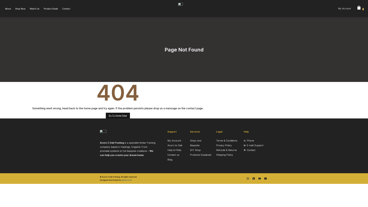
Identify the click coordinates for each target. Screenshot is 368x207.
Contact (66, 8)
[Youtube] (259, 178)
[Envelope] (265, 178)
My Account (344, 8)
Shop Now (20, 8)
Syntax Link (127, 180)
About (8, 8)
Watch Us (34, 8)
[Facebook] (253, 178)
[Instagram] (247, 178)
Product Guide (51, 8)
